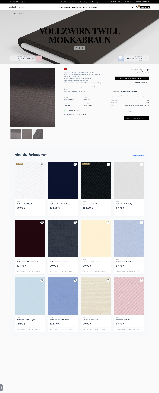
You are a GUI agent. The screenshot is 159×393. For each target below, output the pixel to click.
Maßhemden (76, 7)
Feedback (1, 387)
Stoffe (85, 7)
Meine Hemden (116, 1)
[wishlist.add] (42, 164)
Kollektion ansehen (138, 155)
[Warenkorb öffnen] (137, 7)
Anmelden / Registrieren (142, 1)
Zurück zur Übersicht (18, 13)
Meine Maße (129, 1)
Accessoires (93, 7)
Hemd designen (64, 7)
